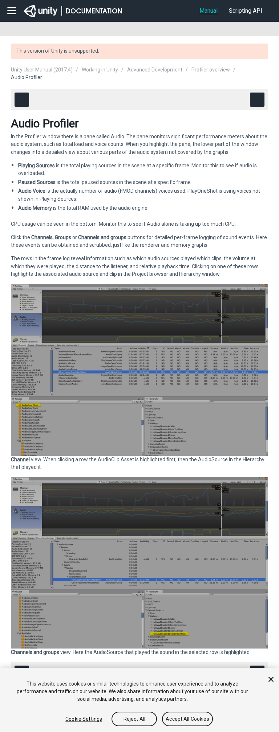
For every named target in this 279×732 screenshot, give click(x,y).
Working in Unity (100, 70)
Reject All (134, 719)
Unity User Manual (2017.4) (42, 70)
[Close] (271, 679)
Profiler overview (210, 70)
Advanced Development (154, 70)
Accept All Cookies (187, 719)
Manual (208, 10)
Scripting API (245, 10)
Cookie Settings (83, 719)
